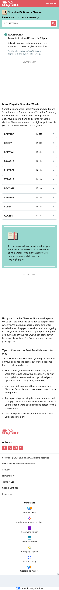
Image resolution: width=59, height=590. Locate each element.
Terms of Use (8, 482)
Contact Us (7, 494)
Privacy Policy (8, 475)
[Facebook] (4, 448)
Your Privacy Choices (32, 588)
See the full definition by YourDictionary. (24, 51)
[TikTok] (21, 448)
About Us (6, 469)
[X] (10, 448)
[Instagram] (15, 448)
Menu (49, 3)
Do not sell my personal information (18, 463)
